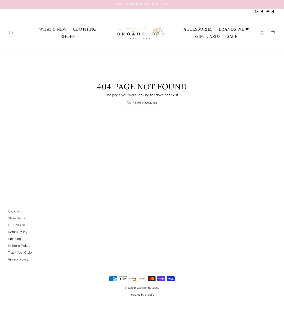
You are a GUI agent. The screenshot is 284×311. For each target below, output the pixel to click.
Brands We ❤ (234, 29)
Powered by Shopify (142, 294)
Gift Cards (208, 36)
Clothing (84, 29)
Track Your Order (20, 252)
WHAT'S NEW (53, 29)
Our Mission (16, 225)
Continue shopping (142, 102)
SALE (232, 36)
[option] (142, 4)
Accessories (198, 29)
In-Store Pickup (19, 245)
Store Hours (16, 218)
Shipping (14, 239)
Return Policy (17, 232)
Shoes (68, 36)
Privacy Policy (18, 259)
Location (14, 211)
